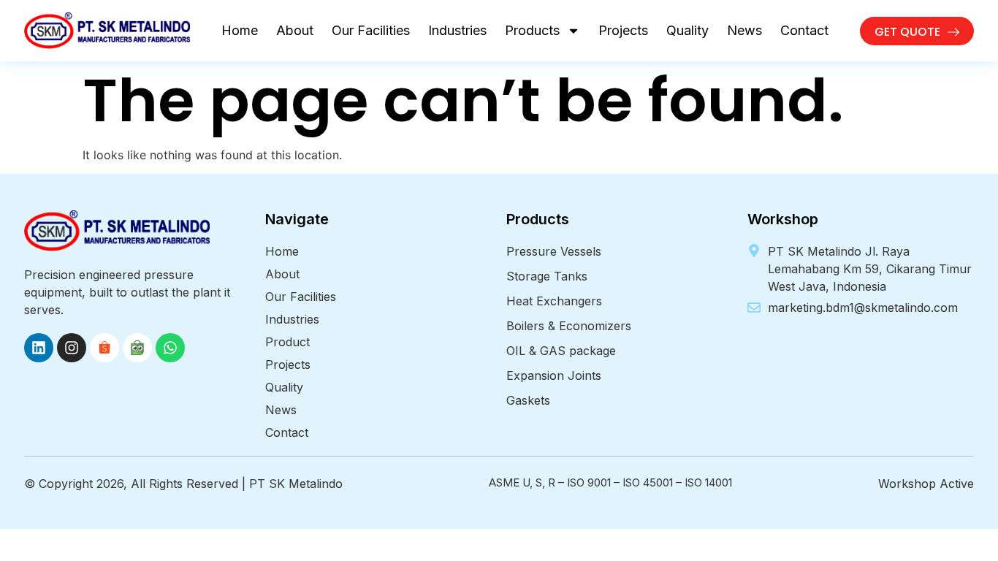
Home (239, 30)
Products (532, 30)
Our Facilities (371, 30)
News (744, 30)
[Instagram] (71, 347)
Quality (687, 30)
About (294, 30)
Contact (804, 30)
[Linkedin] (38, 347)
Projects (623, 30)
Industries (457, 30)
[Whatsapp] (170, 347)
